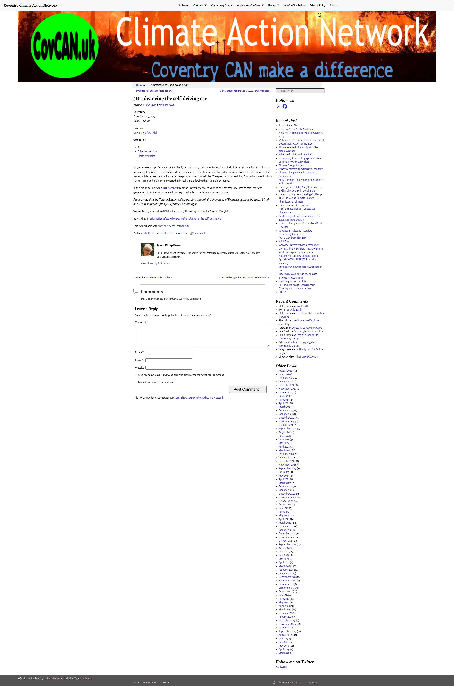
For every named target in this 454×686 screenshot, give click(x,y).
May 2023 (284, 475)
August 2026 (285, 370)
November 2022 (287, 497)
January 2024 (286, 457)
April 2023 (284, 479)
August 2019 (285, 634)
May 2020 (284, 602)
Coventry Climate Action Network (30, 5)
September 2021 (287, 544)
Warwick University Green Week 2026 (299, 245)
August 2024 (285, 432)
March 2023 (285, 482)
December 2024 (287, 417)
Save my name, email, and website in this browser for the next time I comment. (181, 375)
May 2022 (284, 515)
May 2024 (284, 443)
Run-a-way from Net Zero (293, 237)
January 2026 (286, 381)
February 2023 (286, 486)
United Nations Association (293, 205)
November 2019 (287, 624)
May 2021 (284, 558)
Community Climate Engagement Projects (302, 158)
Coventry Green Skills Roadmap (296, 129)
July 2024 (284, 435)
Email (139, 360)
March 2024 (285, 450)
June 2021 (284, 555)
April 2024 (284, 446)
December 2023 (287, 461)
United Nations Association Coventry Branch (68, 678)
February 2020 (286, 613)
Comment (141, 322)
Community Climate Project (294, 161)
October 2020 (286, 584)
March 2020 (285, 609)
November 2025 (287, 388)
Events (272, 5)
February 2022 (286, 526)
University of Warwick (145, 132)
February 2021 (286, 569)
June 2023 (284, 471)
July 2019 (284, 638)
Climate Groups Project (291, 165)
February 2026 (286, 377)
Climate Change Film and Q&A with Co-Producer (246, 90)
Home (139, 85)
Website (139, 367)
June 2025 (284, 399)
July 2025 (284, 395)
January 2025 (286, 414)
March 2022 (285, 522)
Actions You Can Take (249, 5)
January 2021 (285, 573)
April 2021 (284, 562)
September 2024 (288, 428)
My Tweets (281, 666)
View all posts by (155, 263)
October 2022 (286, 501)
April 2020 (284, 606)
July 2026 (284, 374)
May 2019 (284, 645)
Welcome (184, 5)
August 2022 (285, 504)
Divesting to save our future (294, 281)
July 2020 (284, 595)
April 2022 (284, 519)
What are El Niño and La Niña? (295, 154)
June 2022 (284, 511)
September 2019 (287, 631)
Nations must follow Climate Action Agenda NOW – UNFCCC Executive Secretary (298, 259)
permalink (200, 233)
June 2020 (284, 598)
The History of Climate (291, 201)
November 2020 (287, 580)
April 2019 (284, 649)
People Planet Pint (288, 125)
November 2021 (287, 537)
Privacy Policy (317, 5)
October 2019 (286, 627)
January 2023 (286, 490)
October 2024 (286, 424)
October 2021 (286, 540)
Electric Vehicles (146, 155)
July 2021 (283, 551)
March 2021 (285, 566)
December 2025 (287, 385)
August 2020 (285, 591)
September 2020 (288, 587)
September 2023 (287, 468)
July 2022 (284, 508)
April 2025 (284, 403)
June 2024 (284, 439)
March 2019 (285, 653)
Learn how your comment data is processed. (199, 397)
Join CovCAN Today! (294, 5)
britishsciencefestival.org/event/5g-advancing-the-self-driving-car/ (186, 218)
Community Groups (222, 5)
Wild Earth (284, 241)
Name (139, 352)
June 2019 (284, 642)
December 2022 (287, 493)
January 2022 (286, 530)
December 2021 (287, 533)
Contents (198, 5)
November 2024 (287, 421)
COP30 (282, 292)
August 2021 (285, 548)
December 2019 (287, 620)
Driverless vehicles (148, 151)
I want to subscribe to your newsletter (158, 382)
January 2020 (286, 616)
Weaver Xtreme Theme (289, 682)
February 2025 (286, 410)
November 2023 (287, 464)
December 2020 (287, 577)
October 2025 (286, 392)
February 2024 (286, 454)
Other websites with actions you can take (301, 169)
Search (333, 5)
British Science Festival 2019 (174, 226)
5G (139, 147)
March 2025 (285, 406)
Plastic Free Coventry (307, 356)
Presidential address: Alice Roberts (153, 90)
